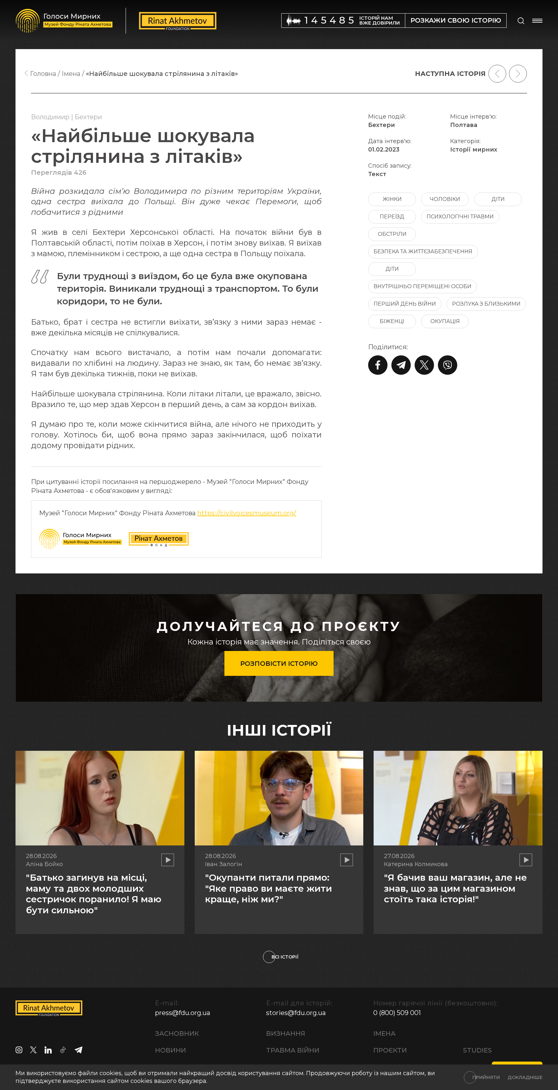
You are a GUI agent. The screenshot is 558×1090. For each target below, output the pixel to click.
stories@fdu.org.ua (296, 1013)
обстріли (392, 234)
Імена (384, 1033)
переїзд (392, 217)
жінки (392, 199)
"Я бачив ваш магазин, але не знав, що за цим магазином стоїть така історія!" (455, 888)
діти (498, 199)
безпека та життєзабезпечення (423, 251)
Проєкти (390, 1050)
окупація (445, 321)
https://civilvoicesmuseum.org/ (246, 513)
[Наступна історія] (518, 74)
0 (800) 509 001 (397, 1013)
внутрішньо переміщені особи (422, 286)
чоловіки (445, 199)
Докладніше (525, 1077)
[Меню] (537, 21)
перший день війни (405, 304)
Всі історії (285, 957)
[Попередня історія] (497, 74)
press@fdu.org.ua (182, 1013)
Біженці (392, 321)
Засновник (177, 1033)
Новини (170, 1050)
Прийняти (486, 1077)
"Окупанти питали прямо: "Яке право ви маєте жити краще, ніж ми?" (268, 888)
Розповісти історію (279, 663)
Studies (477, 1050)
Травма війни (292, 1050)
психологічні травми (460, 217)
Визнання (285, 1033)
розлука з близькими (486, 304)
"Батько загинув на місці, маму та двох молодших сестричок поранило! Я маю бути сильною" (93, 894)
